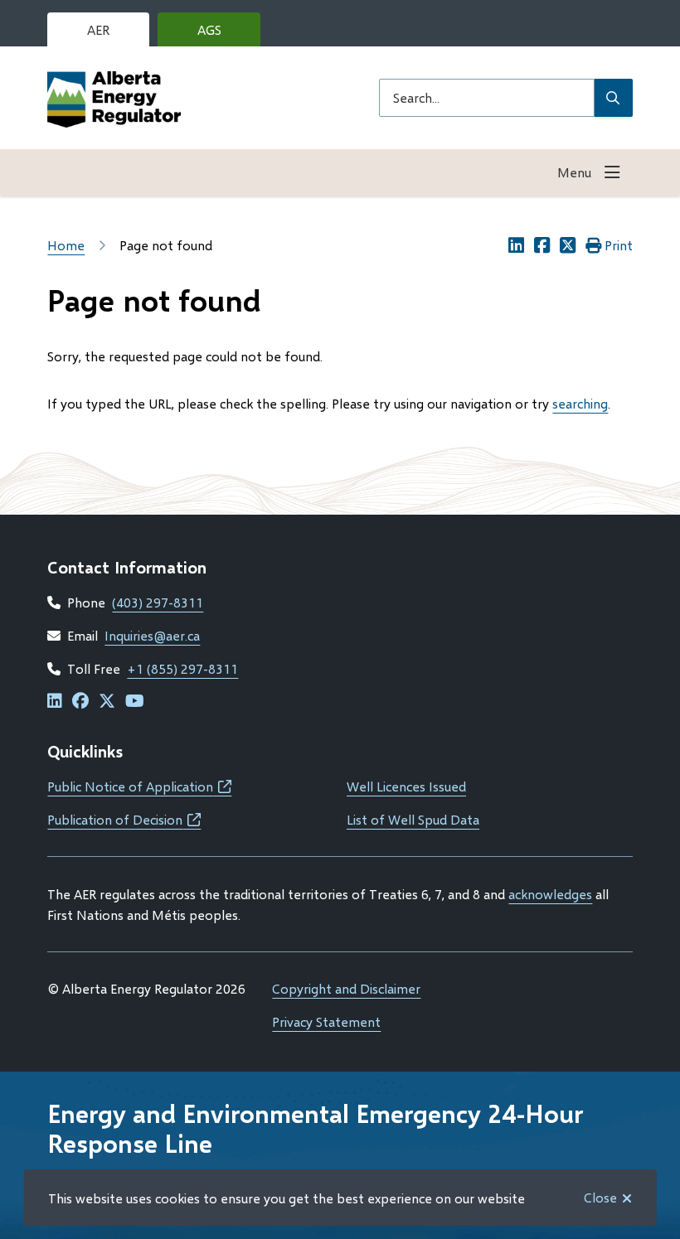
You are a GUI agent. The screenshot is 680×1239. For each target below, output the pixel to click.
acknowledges (550, 894)
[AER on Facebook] (80, 701)
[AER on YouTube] (134, 701)
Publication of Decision (124, 819)
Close (600, 1197)
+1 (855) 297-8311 (182, 668)
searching (580, 403)
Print (619, 245)
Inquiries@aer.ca (152, 635)
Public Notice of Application (139, 786)
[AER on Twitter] (107, 701)
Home (66, 245)
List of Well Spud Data (413, 819)
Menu (574, 172)
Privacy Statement (326, 1021)
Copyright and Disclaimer (346, 988)
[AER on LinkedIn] (54, 701)
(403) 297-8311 (157, 602)
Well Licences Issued (406, 786)
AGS (222, 34)
